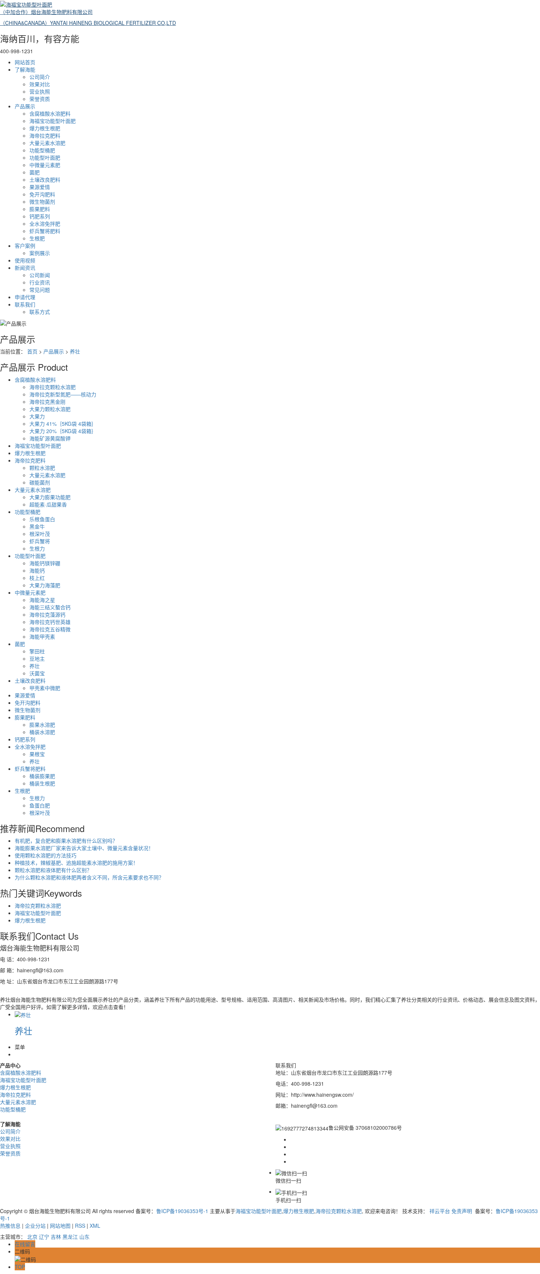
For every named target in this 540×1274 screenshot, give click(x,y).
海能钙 (37, 570)
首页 (32, 351)
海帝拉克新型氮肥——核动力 (62, 394)
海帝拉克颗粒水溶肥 (52, 387)
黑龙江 (70, 1236)
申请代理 (25, 297)
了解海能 (25, 69)
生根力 (37, 548)
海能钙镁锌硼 (44, 563)
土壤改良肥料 (44, 179)
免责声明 (461, 1211)
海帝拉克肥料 (44, 135)
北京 (32, 1236)
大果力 (37, 416)
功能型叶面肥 (44, 157)
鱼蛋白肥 (39, 805)
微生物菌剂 (42, 201)
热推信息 (10, 1225)
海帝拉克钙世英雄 (50, 621)
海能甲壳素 (42, 636)
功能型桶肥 (42, 150)
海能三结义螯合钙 (50, 607)
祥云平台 (439, 1211)
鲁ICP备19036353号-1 (182, 1211)
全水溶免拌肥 (44, 223)
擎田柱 (37, 651)
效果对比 (39, 84)
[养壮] (23, 1014)
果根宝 (37, 754)
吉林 (56, 1236)
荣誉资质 (39, 98)
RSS (80, 1225)
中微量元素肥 (44, 164)
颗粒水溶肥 (42, 467)
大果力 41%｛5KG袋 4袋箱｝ (63, 423)
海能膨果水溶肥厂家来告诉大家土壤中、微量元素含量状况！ (84, 848)
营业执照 (39, 91)
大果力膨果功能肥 (50, 497)
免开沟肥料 (42, 194)
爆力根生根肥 (44, 128)
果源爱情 (39, 186)
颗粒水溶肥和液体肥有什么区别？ (53, 870)
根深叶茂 (39, 533)
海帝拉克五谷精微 (50, 629)
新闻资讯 (25, 267)
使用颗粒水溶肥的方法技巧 (45, 855)
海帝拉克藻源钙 (47, 614)
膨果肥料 (39, 209)
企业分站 (35, 1225)
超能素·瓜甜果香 (48, 504)
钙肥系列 (39, 216)
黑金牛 (37, 526)
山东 (84, 1236)
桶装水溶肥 (42, 732)
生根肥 (37, 238)
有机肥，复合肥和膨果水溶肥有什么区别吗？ (66, 840)
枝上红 (37, 577)
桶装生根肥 (42, 783)
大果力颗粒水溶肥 (50, 409)
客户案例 (25, 245)
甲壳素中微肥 (44, 688)
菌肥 (34, 172)
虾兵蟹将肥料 (44, 231)
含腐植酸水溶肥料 (50, 113)
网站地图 (60, 1225)
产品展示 (25, 106)
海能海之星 (42, 599)
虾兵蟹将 (39, 541)
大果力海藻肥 (44, 585)
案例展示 (39, 253)
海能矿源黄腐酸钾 (50, 438)
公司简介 (39, 76)
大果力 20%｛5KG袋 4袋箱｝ (63, 431)
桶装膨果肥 (42, 776)
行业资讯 (39, 282)
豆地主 (37, 658)
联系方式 (39, 311)
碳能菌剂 (39, 482)
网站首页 (25, 62)
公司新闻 (39, 275)
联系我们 (25, 304)
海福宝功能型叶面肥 (52, 120)
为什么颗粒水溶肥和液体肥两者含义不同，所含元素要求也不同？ (89, 877)
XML (95, 1225)
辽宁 (44, 1236)
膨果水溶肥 (42, 724)
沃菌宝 (37, 673)
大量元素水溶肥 (47, 142)
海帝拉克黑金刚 (47, 401)
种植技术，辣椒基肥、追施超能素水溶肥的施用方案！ (76, 862)
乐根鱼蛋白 (42, 519)
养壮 (75, 351)
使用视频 (25, 260)
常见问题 (39, 289)
